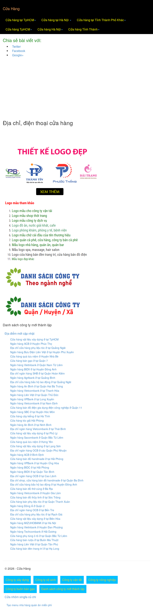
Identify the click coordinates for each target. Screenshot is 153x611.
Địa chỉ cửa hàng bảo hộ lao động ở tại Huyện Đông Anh (43, 484)
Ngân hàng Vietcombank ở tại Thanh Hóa (34, 390)
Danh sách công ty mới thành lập (63, 589)
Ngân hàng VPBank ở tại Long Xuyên (32, 399)
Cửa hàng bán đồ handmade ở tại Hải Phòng (36, 459)
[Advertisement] (76, 90)
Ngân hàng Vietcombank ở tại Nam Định (34, 403)
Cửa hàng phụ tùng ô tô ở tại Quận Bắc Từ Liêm (38, 536)
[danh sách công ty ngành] (42, 277)
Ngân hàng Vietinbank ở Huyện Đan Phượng (36, 527)
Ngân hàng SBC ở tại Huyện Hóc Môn (32, 412)
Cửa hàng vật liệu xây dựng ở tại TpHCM (34, 339)
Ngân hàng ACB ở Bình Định (27, 455)
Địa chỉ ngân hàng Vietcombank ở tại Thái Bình (38, 429)
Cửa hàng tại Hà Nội (55, 20)
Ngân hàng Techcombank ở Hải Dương (33, 531)
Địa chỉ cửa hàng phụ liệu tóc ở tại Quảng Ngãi (37, 348)
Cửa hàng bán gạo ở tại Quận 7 (29, 361)
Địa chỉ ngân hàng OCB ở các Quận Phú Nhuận (38, 450)
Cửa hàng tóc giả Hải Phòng (27, 420)
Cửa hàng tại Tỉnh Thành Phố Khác (100, 20)
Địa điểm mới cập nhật (19, 333)
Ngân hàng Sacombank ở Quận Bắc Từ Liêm (36, 437)
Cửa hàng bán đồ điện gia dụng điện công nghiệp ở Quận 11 (46, 407)
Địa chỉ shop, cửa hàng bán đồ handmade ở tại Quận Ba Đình (46, 480)
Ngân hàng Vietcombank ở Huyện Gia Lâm (35, 493)
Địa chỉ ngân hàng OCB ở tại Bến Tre (32, 510)
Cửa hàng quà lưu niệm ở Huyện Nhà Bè (34, 356)
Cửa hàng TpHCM (18, 29)
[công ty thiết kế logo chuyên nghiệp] (76, 232)
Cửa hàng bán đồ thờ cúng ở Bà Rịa (31, 489)
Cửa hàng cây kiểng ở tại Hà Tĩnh (30, 416)
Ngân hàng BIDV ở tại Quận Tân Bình (32, 472)
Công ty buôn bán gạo (20, 589)
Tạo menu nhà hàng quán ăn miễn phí (29, 605)
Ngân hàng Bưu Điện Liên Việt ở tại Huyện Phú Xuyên (42, 352)
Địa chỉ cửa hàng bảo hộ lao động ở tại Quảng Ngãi (40, 382)
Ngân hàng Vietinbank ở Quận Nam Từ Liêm (36, 365)
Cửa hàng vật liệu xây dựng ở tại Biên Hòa (35, 519)
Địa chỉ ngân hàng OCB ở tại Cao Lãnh (33, 476)
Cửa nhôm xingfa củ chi (20, 597)
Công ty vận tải (72, 580)
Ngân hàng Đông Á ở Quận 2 (27, 506)
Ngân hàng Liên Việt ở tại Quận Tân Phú (34, 544)
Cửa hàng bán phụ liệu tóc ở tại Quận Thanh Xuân (40, 501)
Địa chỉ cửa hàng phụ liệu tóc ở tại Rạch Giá (36, 514)
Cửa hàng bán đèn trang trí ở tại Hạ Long (34, 548)
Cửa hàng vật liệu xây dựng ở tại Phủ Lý (33, 433)
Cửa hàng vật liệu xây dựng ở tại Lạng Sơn (35, 446)
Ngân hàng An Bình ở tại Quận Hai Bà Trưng (36, 386)
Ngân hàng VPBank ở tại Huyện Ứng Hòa (34, 463)
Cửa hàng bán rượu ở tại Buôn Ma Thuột (34, 540)
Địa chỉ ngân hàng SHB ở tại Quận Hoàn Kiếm (37, 373)
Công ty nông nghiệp (102, 580)
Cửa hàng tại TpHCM (20, 20)
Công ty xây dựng (17, 580)
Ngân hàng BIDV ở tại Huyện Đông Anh (33, 369)
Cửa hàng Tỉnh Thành (83, 29)
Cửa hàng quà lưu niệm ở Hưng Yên (31, 442)
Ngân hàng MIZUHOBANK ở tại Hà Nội (33, 523)
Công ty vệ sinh (45, 580)
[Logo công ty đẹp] (76, 170)
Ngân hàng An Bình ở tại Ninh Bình (30, 425)
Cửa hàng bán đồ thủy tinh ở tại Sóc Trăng (35, 497)
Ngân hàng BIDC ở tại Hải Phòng (29, 467)
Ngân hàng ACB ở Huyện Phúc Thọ (31, 344)
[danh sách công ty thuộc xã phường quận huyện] (42, 305)
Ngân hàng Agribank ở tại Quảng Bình (32, 378)
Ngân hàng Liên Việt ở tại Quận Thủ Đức (34, 395)
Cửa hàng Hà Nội (49, 29)
